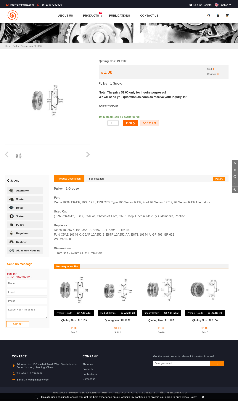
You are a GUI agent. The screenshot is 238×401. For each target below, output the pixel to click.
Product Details (64, 313)
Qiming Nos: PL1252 (118, 320)
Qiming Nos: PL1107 (161, 320)
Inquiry (219, 178)
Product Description (69, 178)
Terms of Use (59, 392)
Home (8, 46)
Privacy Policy (77, 392)
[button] (7, 156)
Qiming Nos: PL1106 (205, 320)
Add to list (149, 123)
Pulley (16, 46)
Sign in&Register (202, 4)
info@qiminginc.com (22, 4)
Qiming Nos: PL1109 (74, 320)
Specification (96, 178)
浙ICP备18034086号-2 (173, 392)
